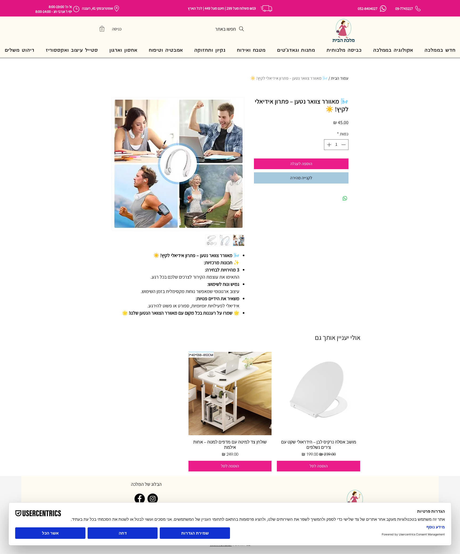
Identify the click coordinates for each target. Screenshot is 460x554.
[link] (102, 28)
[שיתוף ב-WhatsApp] (345, 198)
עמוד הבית (339, 78)
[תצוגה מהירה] (318, 393)
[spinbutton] (336, 145)
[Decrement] (344, 145)
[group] (230, 412)
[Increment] (328, 145)
